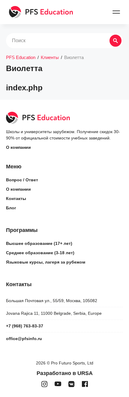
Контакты (16, 198)
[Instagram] (44, 384)
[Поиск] (116, 41)
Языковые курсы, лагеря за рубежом (45, 262)
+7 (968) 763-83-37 (24, 326)
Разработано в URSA (65, 373)
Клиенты (50, 57)
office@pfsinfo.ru (24, 338)
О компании (18, 147)
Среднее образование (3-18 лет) (40, 252)
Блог (11, 207)
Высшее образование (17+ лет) (39, 243)
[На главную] (41, 12)
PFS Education (20, 57)
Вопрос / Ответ (22, 179)
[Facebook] (85, 384)
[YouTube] (57, 384)
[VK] (71, 384)
